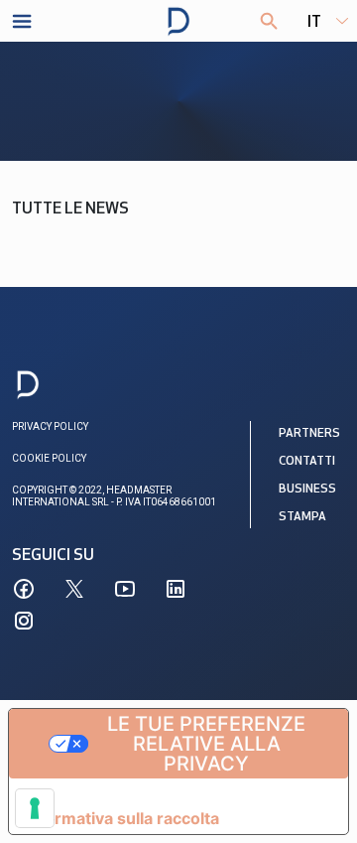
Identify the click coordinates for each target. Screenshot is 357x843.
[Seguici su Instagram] (24, 620)
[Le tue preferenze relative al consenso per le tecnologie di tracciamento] (35, 808)
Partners (309, 434)
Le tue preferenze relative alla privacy (206, 743)
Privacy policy (50, 426)
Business (307, 489)
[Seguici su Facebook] (24, 589)
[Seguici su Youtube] (125, 589)
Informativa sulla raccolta (122, 818)
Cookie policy (49, 458)
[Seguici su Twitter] (74, 589)
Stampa (302, 517)
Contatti (307, 462)
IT (314, 23)
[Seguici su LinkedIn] (175, 589)
